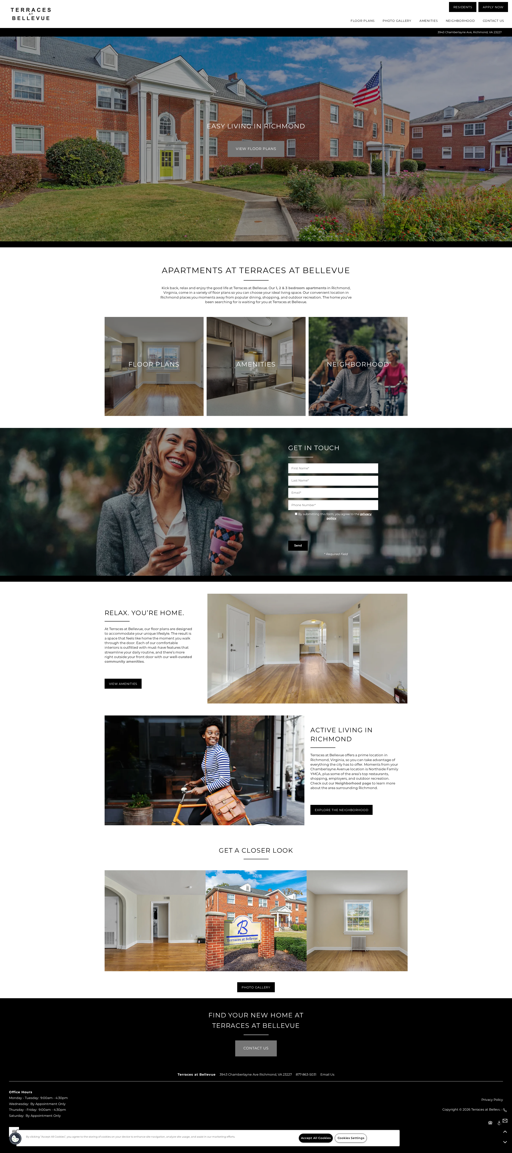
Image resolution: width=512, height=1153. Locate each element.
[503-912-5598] (505, 1110)
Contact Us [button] (256, 1048)
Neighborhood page (353, 783)
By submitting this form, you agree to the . (335, 516)
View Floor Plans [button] (256, 149)
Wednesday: (19, 1104)
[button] (463, 7)
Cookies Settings (351, 1138)
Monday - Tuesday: (24, 1098)
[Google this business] (14, 1132)
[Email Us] (505, 1121)
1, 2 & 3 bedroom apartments (301, 288)
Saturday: (16, 1115)
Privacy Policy (492, 1099)
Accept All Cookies (316, 1138)
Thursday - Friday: (23, 1109)
